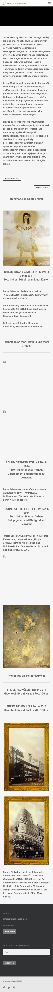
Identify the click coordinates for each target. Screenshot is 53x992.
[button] (49, 3)
